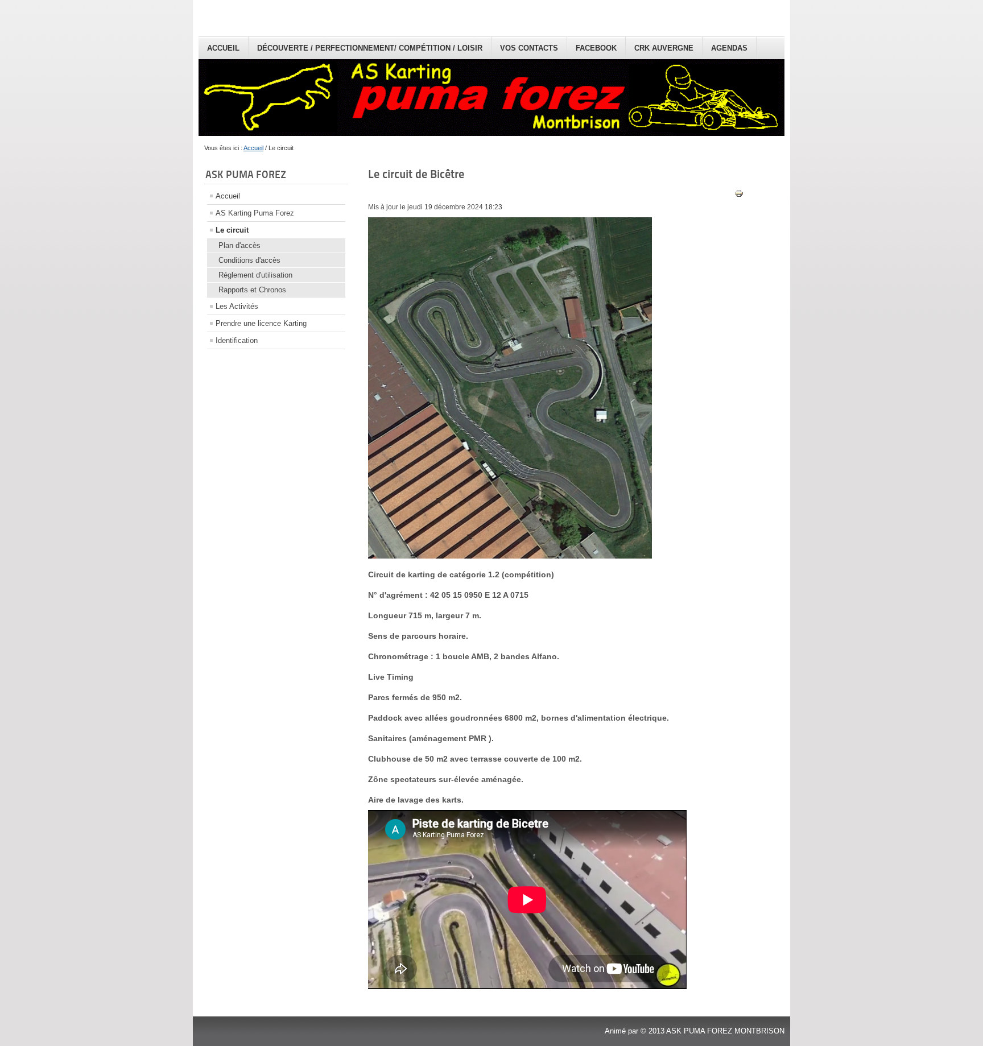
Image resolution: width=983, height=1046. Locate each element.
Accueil (223, 48)
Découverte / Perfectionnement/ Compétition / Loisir (369, 48)
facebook (596, 48)
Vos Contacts (529, 48)
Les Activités (237, 306)
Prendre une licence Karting (261, 323)
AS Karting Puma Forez (255, 213)
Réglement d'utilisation (255, 275)
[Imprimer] (739, 195)
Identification (237, 340)
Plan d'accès (239, 245)
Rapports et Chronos (252, 290)
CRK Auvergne (663, 48)
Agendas (729, 48)
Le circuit (232, 230)
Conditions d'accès (249, 260)
